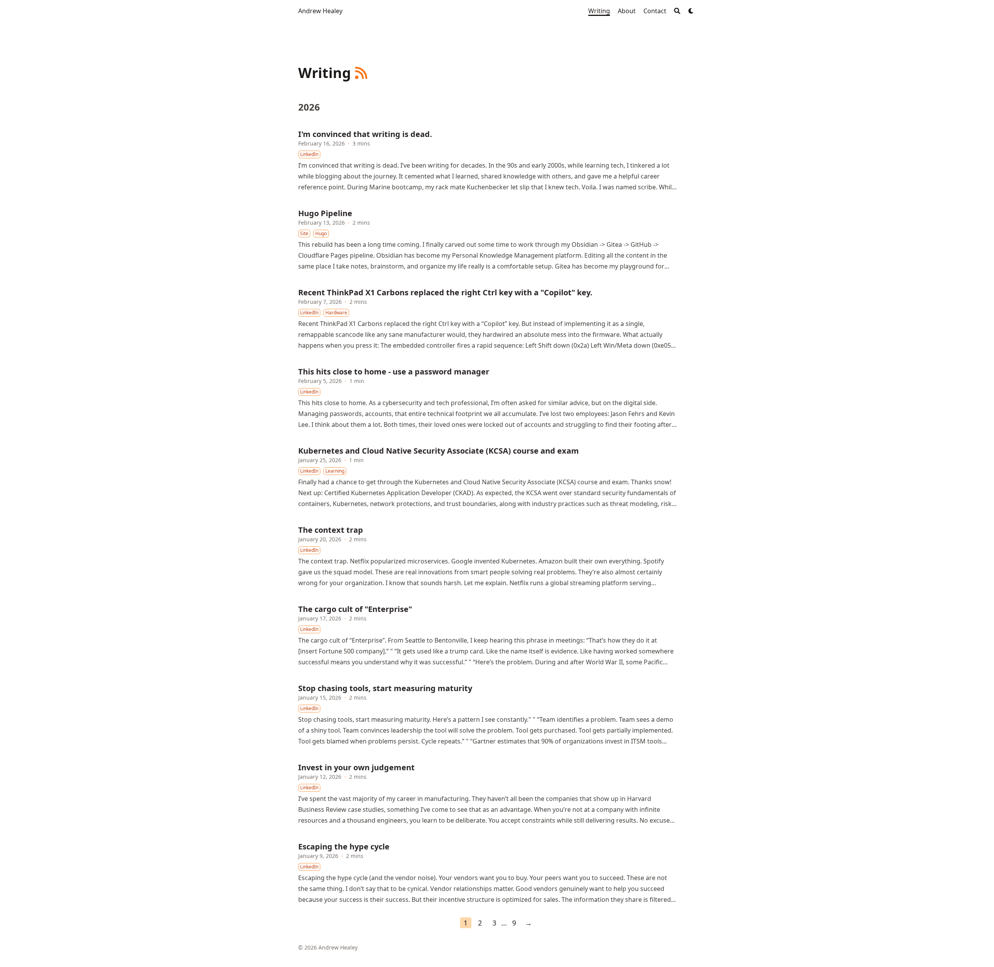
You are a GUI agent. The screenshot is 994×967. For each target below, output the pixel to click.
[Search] (677, 11)
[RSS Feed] (361, 73)
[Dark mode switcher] (691, 11)
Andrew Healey (320, 11)
